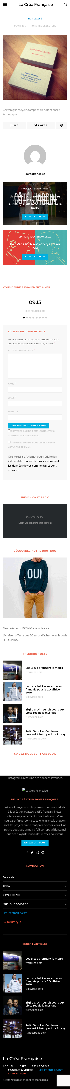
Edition (23, 236)
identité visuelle (40, 236)
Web (46, 188)
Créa (6, 885)
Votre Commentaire (20, 350)
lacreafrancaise (35, 174)
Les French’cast (15, 913)
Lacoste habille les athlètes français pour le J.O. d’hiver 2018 (44, 689)
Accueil (8, 876)
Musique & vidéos (15, 904)
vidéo (37, 188)
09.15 (35, 302)
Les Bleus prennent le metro (44, 668)
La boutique (12, 922)
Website (13, 411)
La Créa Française (35, 4)
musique (26, 188)
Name (11, 383)
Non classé (35, 18)
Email (11, 397)
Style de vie (11, 894)
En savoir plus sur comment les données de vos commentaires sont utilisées (33, 465)
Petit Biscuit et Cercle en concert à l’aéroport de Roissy (46, 733)
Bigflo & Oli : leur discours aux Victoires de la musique (45, 711)
